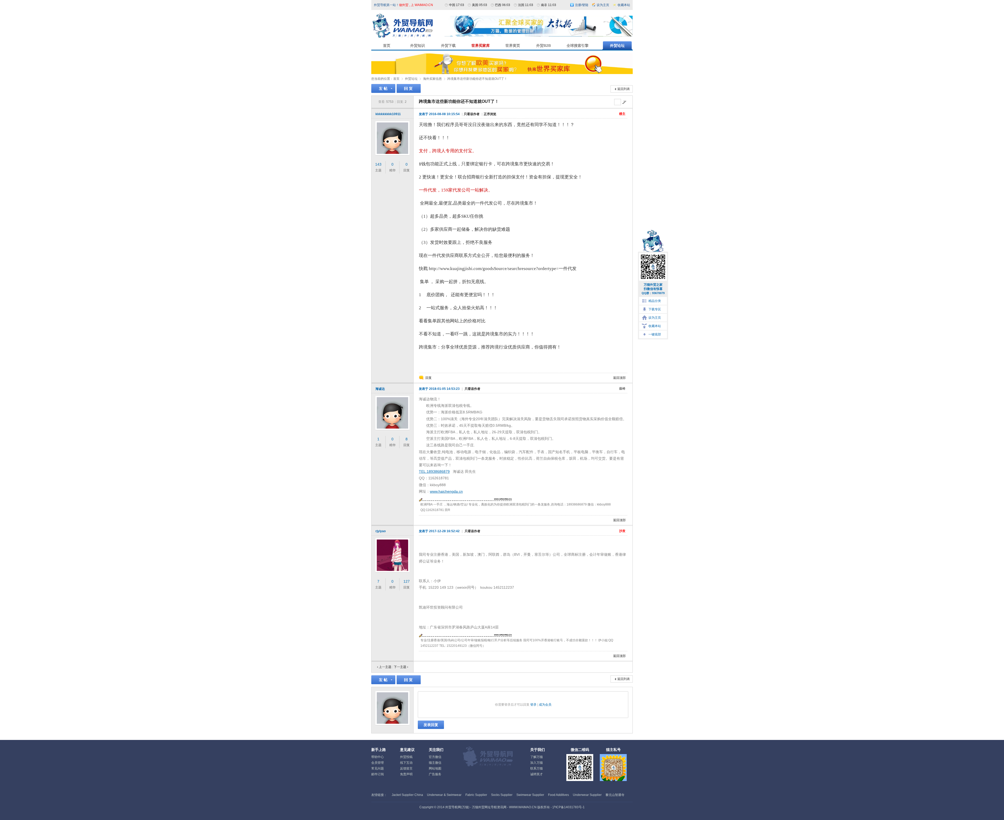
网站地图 (435, 768)
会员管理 (377, 763)
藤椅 (622, 388)
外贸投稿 (406, 757)
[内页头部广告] (538, 35)
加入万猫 (536, 763)
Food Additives (558, 795)
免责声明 (406, 774)
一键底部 (654, 334)
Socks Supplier (501, 795)
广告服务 (435, 774)
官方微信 (435, 757)
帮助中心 (377, 757)
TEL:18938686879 (434, 471)
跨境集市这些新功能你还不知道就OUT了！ (477, 79)
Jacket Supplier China (407, 795)
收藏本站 (654, 326)
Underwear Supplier (587, 795)
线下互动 (406, 763)
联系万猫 (536, 768)
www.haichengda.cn (446, 491)
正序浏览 (490, 114)
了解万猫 (536, 757)
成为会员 (545, 704)
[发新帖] (383, 88)
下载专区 (654, 309)
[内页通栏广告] (502, 73)
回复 (428, 378)
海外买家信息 (432, 79)
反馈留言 (406, 768)
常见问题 (377, 768)
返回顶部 (619, 378)
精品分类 (654, 301)
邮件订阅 (377, 774)
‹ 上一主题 (384, 667)
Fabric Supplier (476, 795)
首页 (396, 79)
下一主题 (401, 667)
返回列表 (623, 89)
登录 (533, 704)
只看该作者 (472, 114)
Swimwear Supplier (530, 795)
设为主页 (654, 317)
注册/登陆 (581, 5)
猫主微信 (435, 763)
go (624, 102)
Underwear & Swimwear (444, 795)
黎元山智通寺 (615, 795)
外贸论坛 (411, 79)
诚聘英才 (536, 774)
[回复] (409, 88)
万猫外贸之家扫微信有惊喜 (653, 289)
